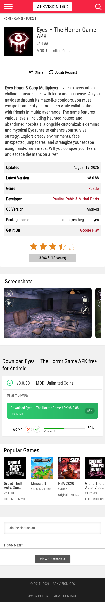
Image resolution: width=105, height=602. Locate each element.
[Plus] (36, 429)
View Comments (52, 559)
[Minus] (28, 429)
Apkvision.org (52, 7)
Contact (69, 596)
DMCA (56, 596)
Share (38, 72)
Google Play (89, 230)
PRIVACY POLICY (36, 596)
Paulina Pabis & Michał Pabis (76, 199)
